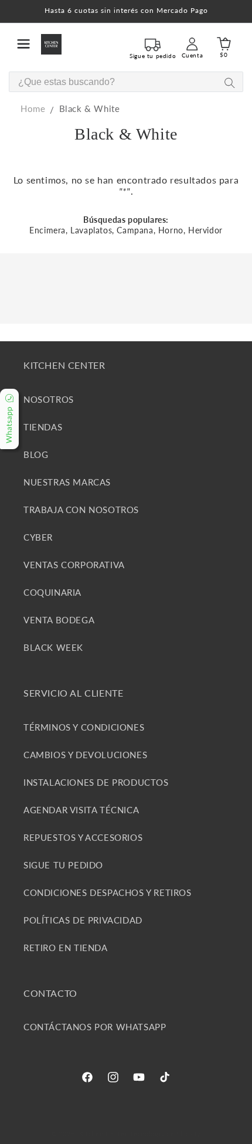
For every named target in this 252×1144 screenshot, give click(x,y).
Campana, (136, 230)
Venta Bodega (58, 620)
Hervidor (205, 230)
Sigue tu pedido (63, 865)
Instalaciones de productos (96, 782)
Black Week (53, 647)
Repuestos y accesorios (82, 837)
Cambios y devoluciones (85, 754)
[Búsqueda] (229, 82)
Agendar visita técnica (81, 809)
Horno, (172, 230)
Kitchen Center (103, 1134)
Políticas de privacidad (82, 920)
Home (33, 108)
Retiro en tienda (65, 947)
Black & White (89, 108)
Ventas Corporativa (74, 564)
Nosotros (48, 399)
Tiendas (42, 427)
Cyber (38, 537)
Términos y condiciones (83, 727)
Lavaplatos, (92, 230)
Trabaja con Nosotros (81, 509)
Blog (35, 454)
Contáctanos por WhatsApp (94, 1026)
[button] (23, 44)
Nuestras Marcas (67, 482)
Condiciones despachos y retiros (107, 892)
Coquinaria (52, 592)
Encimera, (48, 230)
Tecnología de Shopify (165, 1134)
